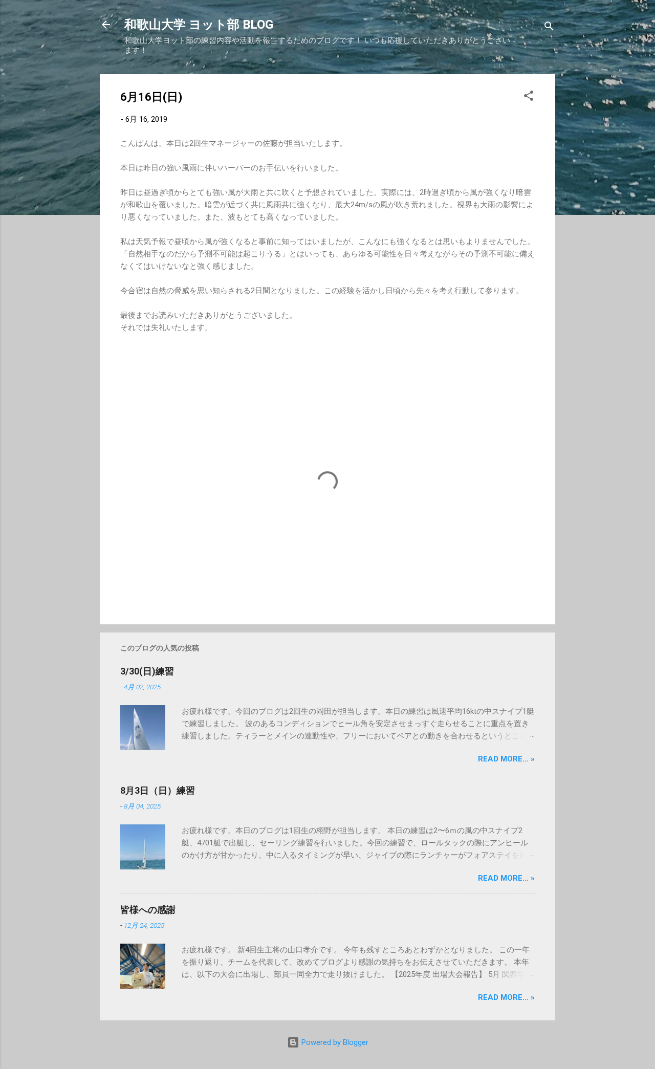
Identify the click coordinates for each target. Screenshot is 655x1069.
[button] (528, 97)
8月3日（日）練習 (157, 790)
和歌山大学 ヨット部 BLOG (198, 24)
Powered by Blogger (333, 1042)
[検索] (549, 27)
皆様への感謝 (148, 909)
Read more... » (506, 758)
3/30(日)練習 (147, 671)
